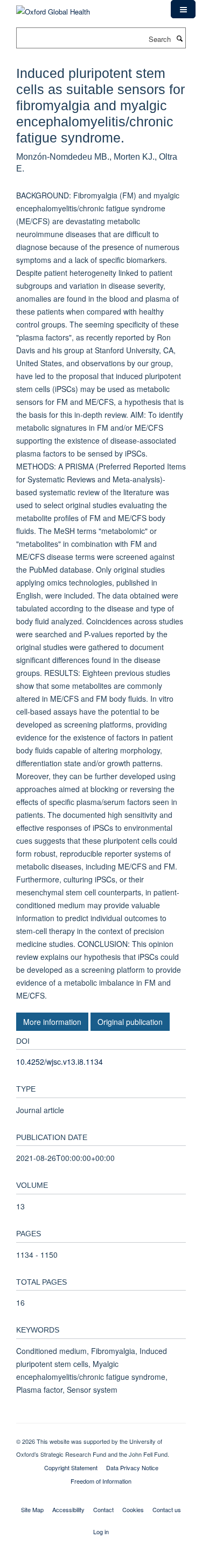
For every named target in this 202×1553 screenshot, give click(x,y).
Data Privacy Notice (132, 1467)
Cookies (133, 1509)
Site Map (32, 1509)
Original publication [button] (130, 1021)
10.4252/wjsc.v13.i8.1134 (59, 1061)
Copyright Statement (70, 1467)
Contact (103, 1509)
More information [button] (52, 1021)
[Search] (179, 38)
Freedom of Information (101, 1481)
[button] (183, 9)
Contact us (166, 1509)
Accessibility (68, 1509)
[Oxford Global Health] (53, 8)
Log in (101, 1531)
